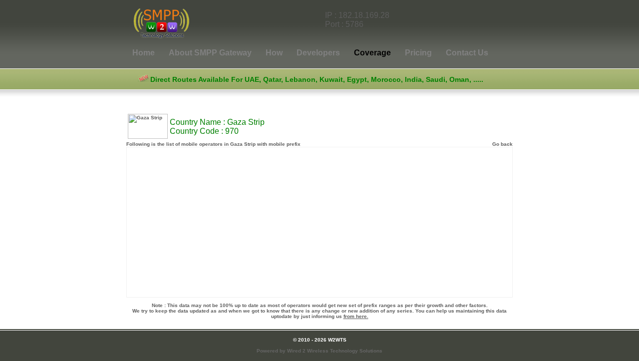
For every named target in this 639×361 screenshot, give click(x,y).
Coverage (372, 52)
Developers (318, 52)
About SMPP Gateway (210, 52)
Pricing (418, 52)
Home (144, 52)
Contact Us (467, 52)
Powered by (319, 351)
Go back (502, 144)
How (274, 52)
